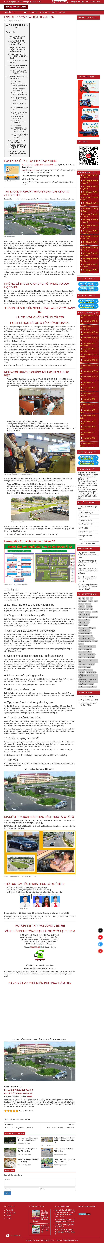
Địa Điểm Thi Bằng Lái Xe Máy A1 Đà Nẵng (27, 1150)
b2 (11, 1119)
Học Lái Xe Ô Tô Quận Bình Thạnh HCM (37, 165)
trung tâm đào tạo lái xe (86, 543)
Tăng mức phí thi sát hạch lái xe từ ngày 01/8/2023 (27, 1139)
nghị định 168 (83, 528)
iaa (91, 609)
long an (81, 612)
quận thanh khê (84, 622)
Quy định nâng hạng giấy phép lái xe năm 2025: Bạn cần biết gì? (87, 563)
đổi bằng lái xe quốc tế (86, 684)
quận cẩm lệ (83, 617)
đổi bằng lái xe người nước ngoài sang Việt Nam (87, 680)
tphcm (27, 1119)
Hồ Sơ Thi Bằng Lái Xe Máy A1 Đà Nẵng (27, 1161)
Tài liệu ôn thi (45, 12)
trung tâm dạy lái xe (85, 649)
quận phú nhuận (84, 620)
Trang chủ (33, 12)
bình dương (83, 601)
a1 (80, 598)
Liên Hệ (62, 12)
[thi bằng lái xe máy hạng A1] (88, 289)
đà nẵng (81, 672)
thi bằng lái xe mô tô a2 (86, 638)
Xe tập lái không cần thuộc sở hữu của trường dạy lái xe (64, 1140)
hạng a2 (81, 606)
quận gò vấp (93, 617)
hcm (95, 601)
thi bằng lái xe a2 (84, 630)
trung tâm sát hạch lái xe (87, 654)
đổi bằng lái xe (91, 672)
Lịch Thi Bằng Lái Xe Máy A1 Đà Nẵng (63, 1150)
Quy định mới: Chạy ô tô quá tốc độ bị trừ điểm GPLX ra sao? (88, 477)
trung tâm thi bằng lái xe (87, 657)
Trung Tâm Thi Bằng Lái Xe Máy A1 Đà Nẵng (64, 1161)
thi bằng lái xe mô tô (85, 636)
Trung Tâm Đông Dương (89, 700)
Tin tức (54, 12)
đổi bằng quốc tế (84, 516)
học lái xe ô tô (83, 609)
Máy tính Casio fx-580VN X (88, 473)
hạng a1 (87, 604)
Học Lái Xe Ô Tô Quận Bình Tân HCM (18, 1090)
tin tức (80, 539)
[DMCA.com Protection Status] (84, 1214)
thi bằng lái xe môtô (85, 536)
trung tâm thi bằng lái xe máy (87, 660)
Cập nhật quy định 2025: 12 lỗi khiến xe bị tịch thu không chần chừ (88, 571)
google (29, 1096)
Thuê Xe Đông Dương (88, 696)
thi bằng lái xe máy (85, 532)
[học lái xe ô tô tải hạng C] (88, 129)
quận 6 (95, 612)
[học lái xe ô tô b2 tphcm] (88, 115)
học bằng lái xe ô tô (85, 524)
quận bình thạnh (18, 1119)
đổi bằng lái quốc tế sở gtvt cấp (88, 508)
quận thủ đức (83, 625)
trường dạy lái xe (84, 667)
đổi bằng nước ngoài (85, 513)
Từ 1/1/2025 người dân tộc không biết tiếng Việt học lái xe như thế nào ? (88, 587)
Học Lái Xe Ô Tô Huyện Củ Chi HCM (18, 1093)
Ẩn (16, 27)
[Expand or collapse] (27, 25)
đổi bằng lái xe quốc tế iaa (87, 687)
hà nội (81, 604)
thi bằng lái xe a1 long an (87, 628)
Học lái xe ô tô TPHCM (30, 170)
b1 (8, 1119)
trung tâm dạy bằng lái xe (87, 646)
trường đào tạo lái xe (85, 670)
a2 (83, 598)
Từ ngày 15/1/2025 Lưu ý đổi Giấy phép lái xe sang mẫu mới (87, 579)
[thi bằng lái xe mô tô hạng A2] (88, 100)
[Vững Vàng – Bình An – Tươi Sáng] (16, 6)
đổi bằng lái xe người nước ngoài (87, 676)
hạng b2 (89, 606)
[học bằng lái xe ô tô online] (88, 462)
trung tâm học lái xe (85, 652)
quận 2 (88, 612)
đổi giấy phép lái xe (85, 520)
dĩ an (90, 601)
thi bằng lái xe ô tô (85, 641)
